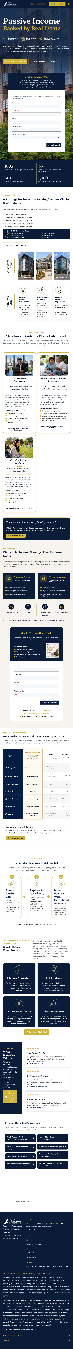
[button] (68, 4)
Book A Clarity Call (43, 710)
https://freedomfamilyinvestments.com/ (19, 1329)
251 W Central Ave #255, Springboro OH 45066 (44, 1223)
